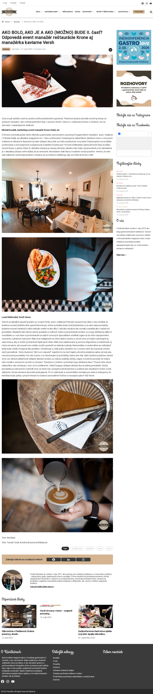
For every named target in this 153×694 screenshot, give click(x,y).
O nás (5, 3)
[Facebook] (143, 3)
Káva (38, 12)
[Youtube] (151, 3)
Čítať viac (121, 255)
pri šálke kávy (77, 548)
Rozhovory (87, 12)
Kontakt (22, 3)
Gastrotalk (123, 12)
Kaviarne (6, 49)
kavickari (15, 49)
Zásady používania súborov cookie (67, 673)
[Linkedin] (68, 559)
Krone (100, 548)
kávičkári (90, 548)
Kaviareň (16, 332)
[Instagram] (147, 3)
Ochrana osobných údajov (63, 670)
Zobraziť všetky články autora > (42, 587)
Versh (109, 548)
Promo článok (122, 207)
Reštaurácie (68, 12)
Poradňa (13, 3)
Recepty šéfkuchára (104, 12)
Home (7, 22)
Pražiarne (138, 12)
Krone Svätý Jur (12, 138)
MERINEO (39, 691)
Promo (83, 625)
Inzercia (56, 667)
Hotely (77, 12)
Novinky (17, 22)
